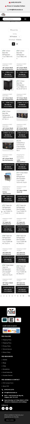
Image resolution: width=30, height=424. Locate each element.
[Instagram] (6, 408)
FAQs (4, 366)
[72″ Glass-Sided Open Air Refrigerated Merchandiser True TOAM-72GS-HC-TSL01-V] (22, 178)
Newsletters (6, 369)
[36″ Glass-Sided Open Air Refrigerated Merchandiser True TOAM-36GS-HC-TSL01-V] (8, 270)
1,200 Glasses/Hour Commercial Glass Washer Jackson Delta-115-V (21, 160)
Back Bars (5, 65)
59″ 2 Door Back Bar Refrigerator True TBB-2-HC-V (22, 68)
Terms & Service (7, 349)
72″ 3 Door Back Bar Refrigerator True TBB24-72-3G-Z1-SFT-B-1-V (22, 98)
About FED (6, 386)
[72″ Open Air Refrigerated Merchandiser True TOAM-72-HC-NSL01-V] (22, 210)
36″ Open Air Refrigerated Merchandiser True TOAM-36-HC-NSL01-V (22, 283)
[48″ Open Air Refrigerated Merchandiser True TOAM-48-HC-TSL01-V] (8, 240)
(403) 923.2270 (16, 2)
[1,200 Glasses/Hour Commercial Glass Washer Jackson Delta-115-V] (22, 146)
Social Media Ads (7, 372)
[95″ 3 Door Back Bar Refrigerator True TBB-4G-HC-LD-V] (22, 116)
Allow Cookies (10, 420)
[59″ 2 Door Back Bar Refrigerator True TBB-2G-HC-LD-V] (8, 146)
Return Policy (6, 352)
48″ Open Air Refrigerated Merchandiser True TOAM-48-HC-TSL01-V (8, 253)
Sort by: (15, 34)
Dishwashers (20, 158)
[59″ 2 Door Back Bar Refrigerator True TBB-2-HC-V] (22, 55)
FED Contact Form (8, 383)
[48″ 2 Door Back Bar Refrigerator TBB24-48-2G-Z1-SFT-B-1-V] (8, 116)
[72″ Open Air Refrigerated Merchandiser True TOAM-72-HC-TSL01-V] (8, 210)
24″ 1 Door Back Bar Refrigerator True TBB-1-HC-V (8, 98)
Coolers (19, 188)
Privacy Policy (7, 346)
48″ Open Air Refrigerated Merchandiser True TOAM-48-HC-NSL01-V (22, 253)
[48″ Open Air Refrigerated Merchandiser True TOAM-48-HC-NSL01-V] (22, 240)
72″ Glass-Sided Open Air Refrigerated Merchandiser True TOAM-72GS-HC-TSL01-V (22, 191)
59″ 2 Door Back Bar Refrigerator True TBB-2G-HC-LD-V (8, 159)
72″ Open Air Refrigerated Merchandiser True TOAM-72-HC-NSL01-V (22, 222)
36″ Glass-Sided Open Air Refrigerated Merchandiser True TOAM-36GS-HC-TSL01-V (8, 283)
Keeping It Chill (7, 64)
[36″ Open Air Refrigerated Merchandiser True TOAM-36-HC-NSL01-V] (22, 270)
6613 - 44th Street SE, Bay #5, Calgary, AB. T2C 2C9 (13, 396)
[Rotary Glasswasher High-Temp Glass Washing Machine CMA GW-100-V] (8, 178)
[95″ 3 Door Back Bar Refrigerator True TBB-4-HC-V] (8, 55)
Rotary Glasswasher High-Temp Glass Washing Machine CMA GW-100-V (7, 192)
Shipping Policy (7, 340)
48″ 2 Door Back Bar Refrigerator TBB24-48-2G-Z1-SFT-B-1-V (8, 128)
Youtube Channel (7, 375)
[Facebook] (3, 408)
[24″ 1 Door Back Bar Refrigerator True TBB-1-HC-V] (8, 85)
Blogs (4, 363)
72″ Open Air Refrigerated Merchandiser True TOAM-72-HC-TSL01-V (7, 222)
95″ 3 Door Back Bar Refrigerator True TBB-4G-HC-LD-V (22, 128)
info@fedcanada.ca (16, 9)
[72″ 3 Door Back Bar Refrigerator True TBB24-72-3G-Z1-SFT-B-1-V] (22, 85)
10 (23, 296)
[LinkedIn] (10, 408)
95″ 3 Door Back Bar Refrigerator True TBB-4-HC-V (8, 68)
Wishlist (5, 359)
